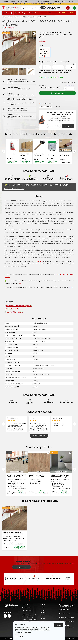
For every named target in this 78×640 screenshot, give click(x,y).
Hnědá (35, 326)
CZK (63, 1)
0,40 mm (35, 344)
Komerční (41, 368)
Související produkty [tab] (59, 185)
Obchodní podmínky (27, 617)
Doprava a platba (26, 608)
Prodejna (5, 1)
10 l (16, 150)
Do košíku (57, 93)
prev (3, 469)
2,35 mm (35, 347)
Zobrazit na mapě (64, 614)
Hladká (42, 365)
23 (33, 332)
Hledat (43, 7)
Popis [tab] (6, 185)
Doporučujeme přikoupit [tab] (35, 185)
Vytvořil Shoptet (70, 638)
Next (74, 151)
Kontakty (13, 1)
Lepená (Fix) (36, 383)
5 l (13, 150)
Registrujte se (47, 3)
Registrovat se (22, 567)
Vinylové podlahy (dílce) (40, 323)
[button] (44, 52)
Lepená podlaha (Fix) (39, 329)
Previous (3, 151)
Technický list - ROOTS (14, 312)
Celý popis (42, 41)
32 (35, 332)
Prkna (34, 356)
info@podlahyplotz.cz (61, 120)
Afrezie (62, 150)
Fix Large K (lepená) (61, 471)
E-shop (42, 608)
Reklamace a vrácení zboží (29, 614)
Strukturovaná (49, 365)
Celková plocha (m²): (70, 63)
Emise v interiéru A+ (39, 338)
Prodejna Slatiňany (54, 8)
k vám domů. (26, 89)
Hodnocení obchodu (39, 412)
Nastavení (20, 636)
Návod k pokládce (12, 309)
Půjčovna (43, 614)
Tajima (39, 471)
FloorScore (48, 338)
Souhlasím (58, 625)
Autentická (36, 365)
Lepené (35, 380)
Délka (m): (54, 63)
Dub (34, 335)
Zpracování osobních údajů (29, 619)
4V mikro (35, 353)
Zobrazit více (39, 436)
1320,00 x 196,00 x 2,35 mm (41, 374)
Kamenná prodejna (27, 610)
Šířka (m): (41, 63)
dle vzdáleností (17, 95)
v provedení (38, 261)
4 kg (50, 150)
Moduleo (35, 387)
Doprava (20, 1)
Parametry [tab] (16, 185)
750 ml (10, 150)
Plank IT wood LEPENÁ (17, 471)
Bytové (35, 368)
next (74, 469)
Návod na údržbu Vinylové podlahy (19, 306)
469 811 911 (44, 1)
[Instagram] (9, 616)
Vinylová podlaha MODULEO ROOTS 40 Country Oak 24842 (13, 533)
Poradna (56, 1)
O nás (23, 612)
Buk (66, 150)
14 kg (54, 150)
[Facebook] (5, 616)
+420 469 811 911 (64, 114)
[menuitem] (7, 13)
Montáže (43, 610)
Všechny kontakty (67, 579)
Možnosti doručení (47, 103)
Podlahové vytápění (39, 341)
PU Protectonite (38, 350)
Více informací (27, 632)
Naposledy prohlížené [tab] (14, 189)
